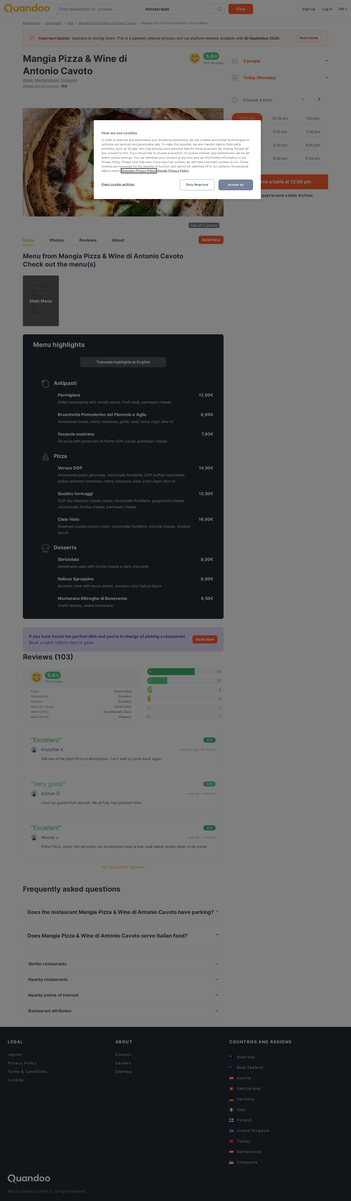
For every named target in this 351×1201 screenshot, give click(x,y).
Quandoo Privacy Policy (139, 171)
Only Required (197, 184)
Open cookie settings (117, 184)
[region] (177, 159)
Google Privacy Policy (173, 171)
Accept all (236, 184)
